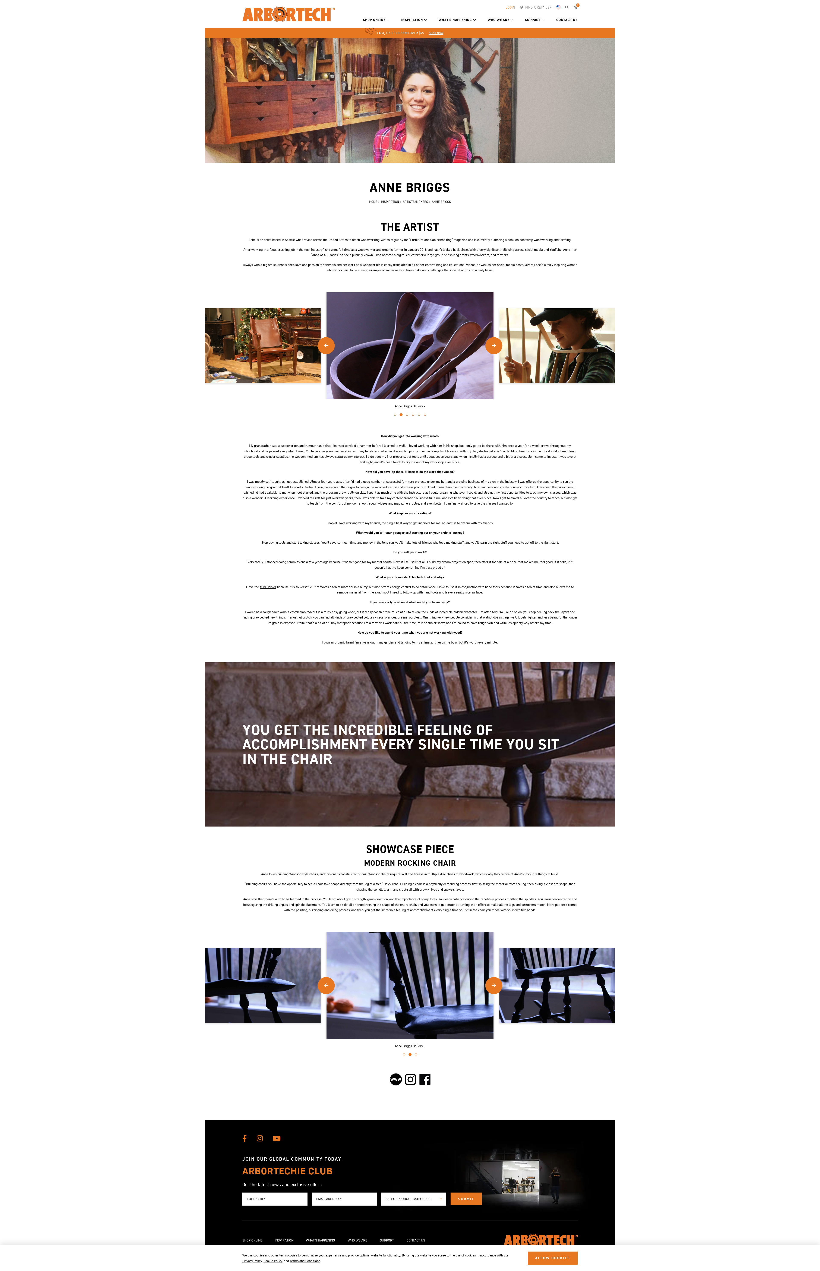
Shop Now (436, 33)
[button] (388, 20)
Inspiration (412, 20)
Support (533, 20)
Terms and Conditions (305, 1261)
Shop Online (374, 20)
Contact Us (567, 20)
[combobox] (413, 1199)
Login (510, 7)
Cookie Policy (273, 1261)
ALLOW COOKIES (552, 1258)
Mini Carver (268, 587)
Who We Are (498, 20)
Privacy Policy (252, 1261)
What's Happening (455, 20)
